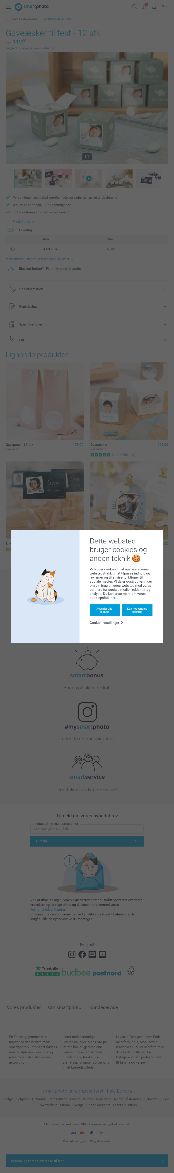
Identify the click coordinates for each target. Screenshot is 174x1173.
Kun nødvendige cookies (137, 610)
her (113, 598)
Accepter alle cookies (104, 610)
